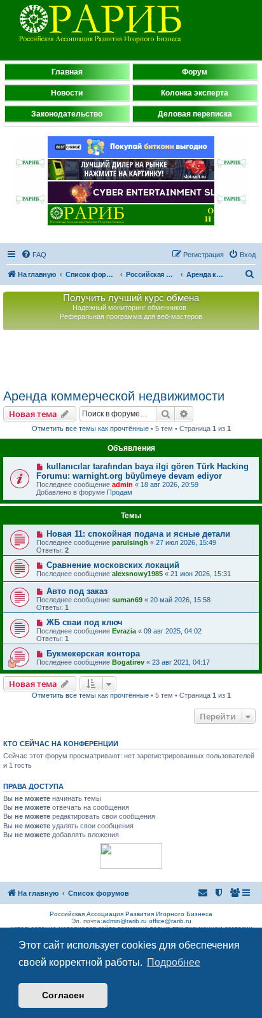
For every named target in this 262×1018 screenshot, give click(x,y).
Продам (119, 492)
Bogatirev (128, 662)
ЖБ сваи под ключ (84, 622)
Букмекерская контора (93, 653)
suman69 (127, 600)
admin (122, 484)
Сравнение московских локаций (112, 565)
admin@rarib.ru (124, 920)
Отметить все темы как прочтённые (90, 428)
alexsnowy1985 (137, 573)
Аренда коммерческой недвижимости (113, 396)
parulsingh (130, 542)
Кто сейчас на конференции (60, 743)
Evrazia (124, 631)
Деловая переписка (195, 114)
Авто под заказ (76, 591)
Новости (67, 92)
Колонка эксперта (194, 92)
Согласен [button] (63, 995)
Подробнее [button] (173, 962)
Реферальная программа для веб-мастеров (131, 316)
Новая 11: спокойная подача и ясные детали (138, 534)
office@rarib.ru (170, 920)
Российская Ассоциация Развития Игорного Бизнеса (131, 913)
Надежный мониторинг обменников (129, 307)
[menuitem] (33, 254)
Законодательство (66, 114)
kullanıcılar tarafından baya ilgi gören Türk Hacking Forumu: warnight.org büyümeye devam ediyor (142, 471)
